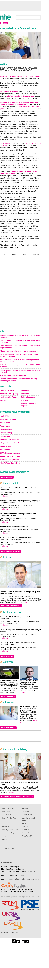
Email (14, 255)
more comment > (8, 696)
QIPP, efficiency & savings (10, 453)
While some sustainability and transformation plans (20, 76)
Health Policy (5, 416)
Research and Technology (10, 456)
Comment (35, 255)
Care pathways (6, 429)
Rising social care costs (9, 92)
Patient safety (5, 426)
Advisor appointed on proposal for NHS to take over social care (20, 336)
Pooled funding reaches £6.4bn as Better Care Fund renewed (20, 371)
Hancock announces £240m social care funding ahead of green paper (18, 380)
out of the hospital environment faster (20, 96)
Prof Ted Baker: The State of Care (13, 375)
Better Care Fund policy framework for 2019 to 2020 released (20, 366)
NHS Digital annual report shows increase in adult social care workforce (19, 355)
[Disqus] (20, 293)
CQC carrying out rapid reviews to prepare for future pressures (20, 341)
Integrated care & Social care (11, 443)
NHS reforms (5, 423)
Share (24, 255)
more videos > (6, 477)
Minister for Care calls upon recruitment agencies (19, 351)
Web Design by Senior (9, 933)
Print (5, 255)
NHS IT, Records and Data (10, 463)
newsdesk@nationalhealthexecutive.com (23, 879)
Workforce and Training (9, 419)
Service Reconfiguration (9, 460)
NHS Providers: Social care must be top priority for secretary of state (19, 361)
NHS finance (5, 450)
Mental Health (5, 446)
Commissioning (6, 433)
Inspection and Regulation (10, 440)
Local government (7, 143)
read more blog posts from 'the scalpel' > (17, 796)
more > (25, 602)
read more (4, 496)
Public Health (5, 436)
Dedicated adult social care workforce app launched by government (20, 347)
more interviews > (8, 728)
